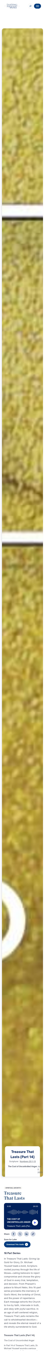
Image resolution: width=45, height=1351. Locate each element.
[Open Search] (30, 6)
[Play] (35, 1223)
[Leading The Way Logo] (12, 6)
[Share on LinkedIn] (26, 1233)
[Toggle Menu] (37, 6)
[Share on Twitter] (20, 1233)
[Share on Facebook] (13, 1233)
